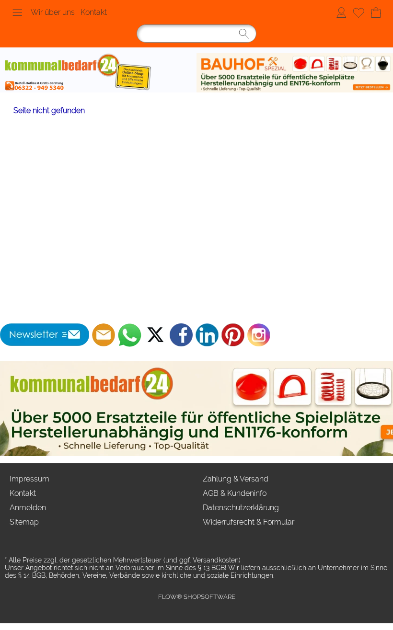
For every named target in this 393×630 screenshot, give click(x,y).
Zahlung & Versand (235, 478)
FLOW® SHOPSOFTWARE (196, 596)
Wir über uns (53, 12)
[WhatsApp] (129, 335)
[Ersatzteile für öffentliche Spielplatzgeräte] (294, 72)
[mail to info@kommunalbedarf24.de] (104, 335)
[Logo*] (98, 72)
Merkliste (358, 12)
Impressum (29, 478)
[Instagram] (259, 335)
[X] (155, 335)
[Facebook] (181, 335)
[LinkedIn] (207, 335)
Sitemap (24, 522)
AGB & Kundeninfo (234, 493)
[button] (17, 12)
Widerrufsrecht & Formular (248, 522)
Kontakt (94, 12)
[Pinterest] (233, 335)
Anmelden (341, 12)
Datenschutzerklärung (241, 507)
